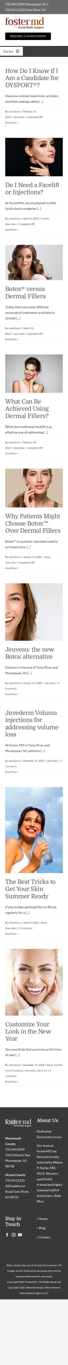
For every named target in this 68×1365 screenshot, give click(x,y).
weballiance (15, 111)
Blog (42, 1228)
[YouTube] (20, 1235)
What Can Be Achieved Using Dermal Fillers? (27, 408)
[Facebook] (7, 1235)
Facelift (45, 218)
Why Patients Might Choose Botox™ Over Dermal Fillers (33, 523)
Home (43, 1219)
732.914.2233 (15, 10)
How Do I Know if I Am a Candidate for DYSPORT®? (32, 78)
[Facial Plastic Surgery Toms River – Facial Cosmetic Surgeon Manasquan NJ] (24, 17)
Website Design (35, 1287)
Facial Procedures (14, 1070)
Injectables (19, 117)
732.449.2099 (15, 4)
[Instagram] (14, 1235)
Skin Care (42, 1070)
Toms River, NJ (35, 10)
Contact (44, 1237)
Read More (11, 122)
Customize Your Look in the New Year (28, 1031)
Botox (47, 557)
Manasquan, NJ (36, 4)
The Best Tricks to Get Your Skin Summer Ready (30, 889)
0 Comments (25, 928)
